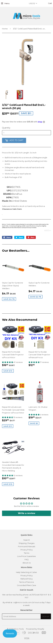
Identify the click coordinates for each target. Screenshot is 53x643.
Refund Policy (27, 579)
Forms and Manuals (26, 546)
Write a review (26, 513)
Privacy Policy (27, 550)
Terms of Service (26, 582)
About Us (27, 563)
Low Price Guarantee (26, 556)
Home (5, 29)
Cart (50, 3)
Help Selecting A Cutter (26, 572)
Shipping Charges (26, 543)
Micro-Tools (18, 629)
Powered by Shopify (35, 629)
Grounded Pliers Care (26, 585)
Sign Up (45, 616)
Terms (26, 553)
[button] (7, 362)
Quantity (6, 128)
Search (26, 540)
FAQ (27, 559)
